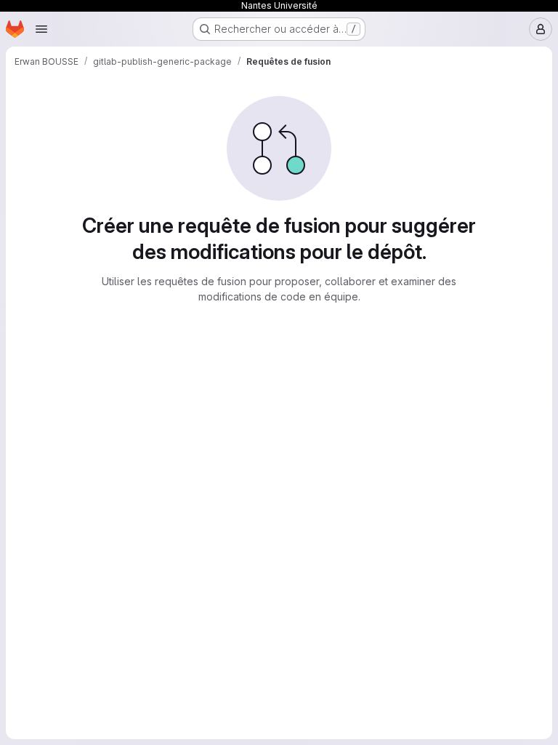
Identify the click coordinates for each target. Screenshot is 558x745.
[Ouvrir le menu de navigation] (41, 29)
